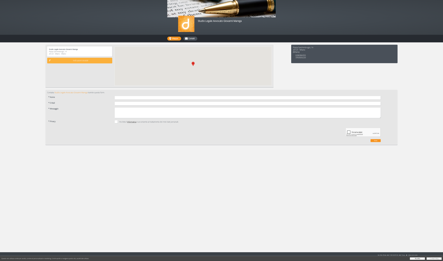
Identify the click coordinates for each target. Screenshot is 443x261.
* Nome (51, 97)
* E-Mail (51, 103)
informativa (131, 122)
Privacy (403, 255)
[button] (193, 64)
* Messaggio (53, 109)
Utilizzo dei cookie (412, 255)
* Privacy (51, 121)
